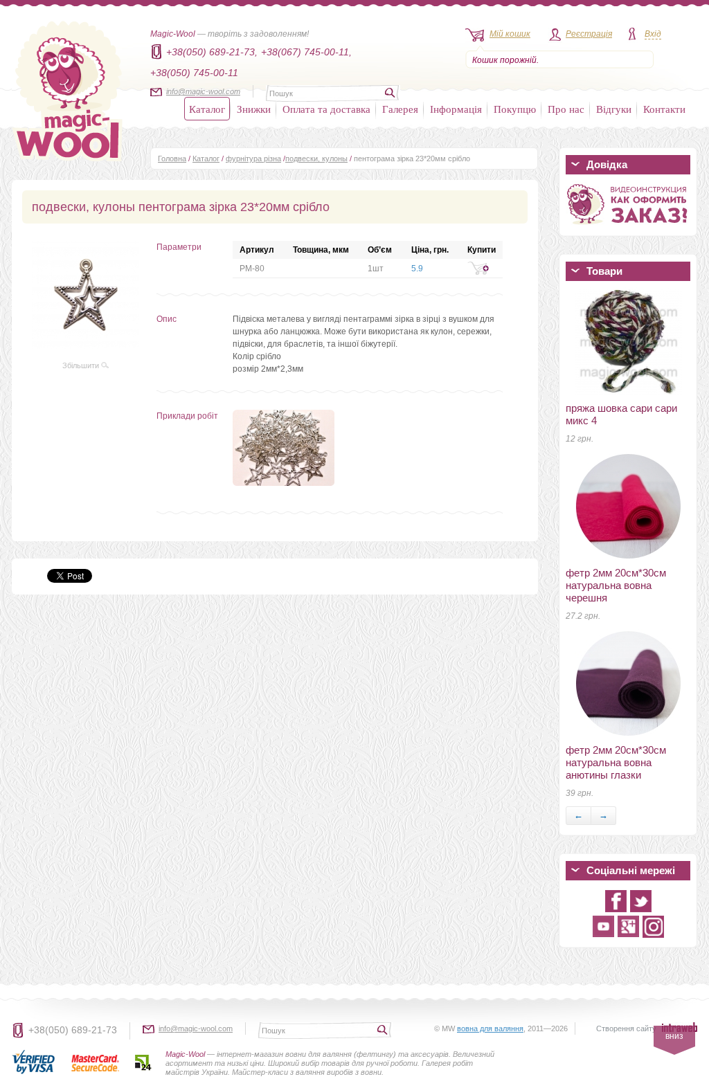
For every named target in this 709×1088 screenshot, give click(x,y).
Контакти (664, 109)
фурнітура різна (253, 158)
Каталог (207, 109)
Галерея (400, 109)
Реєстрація (589, 34)
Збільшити (81, 365)
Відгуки (613, 109)
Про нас (566, 109)
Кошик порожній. (505, 60)
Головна (172, 158)
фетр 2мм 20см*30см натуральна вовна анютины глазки (616, 762)
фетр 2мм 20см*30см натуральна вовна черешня (616, 585)
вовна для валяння (490, 1028)
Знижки (254, 109)
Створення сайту (626, 1028)
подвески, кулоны (316, 158)
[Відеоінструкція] (628, 227)
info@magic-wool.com (203, 91)
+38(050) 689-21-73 (72, 1029)
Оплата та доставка (326, 109)
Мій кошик (510, 34)
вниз (674, 1036)
